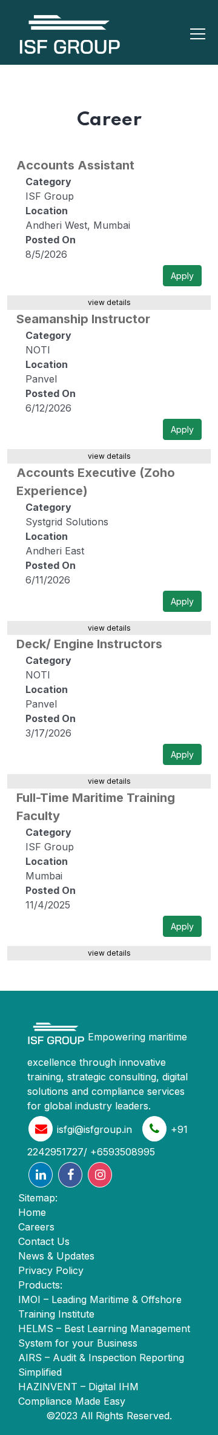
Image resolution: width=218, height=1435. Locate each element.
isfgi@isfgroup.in (94, 1129)
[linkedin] (40, 1174)
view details (109, 302)
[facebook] (70, 1174)
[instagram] (100, 1174)
